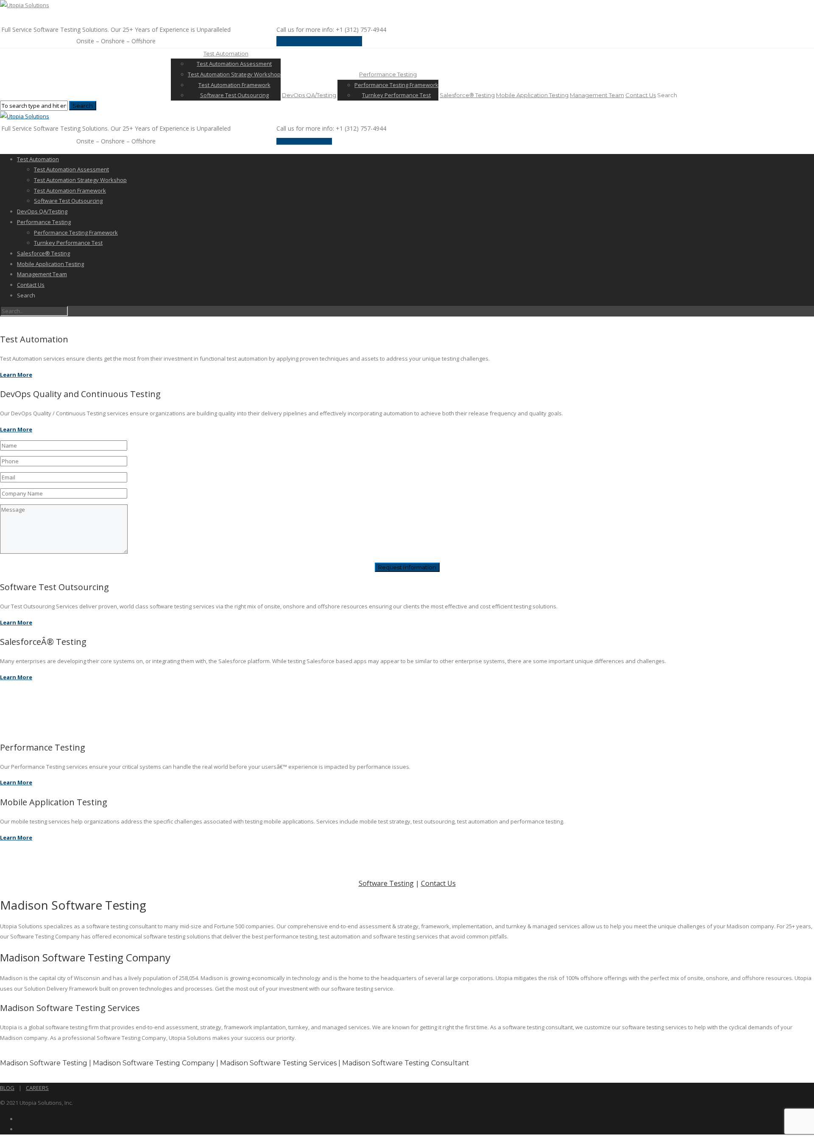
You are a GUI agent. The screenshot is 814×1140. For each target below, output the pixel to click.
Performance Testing (388, 74)
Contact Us (640, 95)
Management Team (597, 95)
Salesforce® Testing (467, 95)
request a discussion (319, 41)
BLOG (7, 1088)
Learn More (16, 374)
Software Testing (386, 883)
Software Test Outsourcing (234, 95)
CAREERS (37, 1088)
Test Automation (226, 53)
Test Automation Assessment (234, 63)
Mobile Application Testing (532, 95)
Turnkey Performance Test (396, 95)
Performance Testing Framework (396, 85)
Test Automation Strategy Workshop (234, 74)
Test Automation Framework (234, 85)
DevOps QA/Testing (309, 95)
